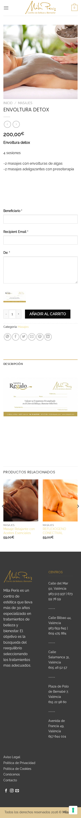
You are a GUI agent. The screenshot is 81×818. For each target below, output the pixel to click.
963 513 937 (56, 594)
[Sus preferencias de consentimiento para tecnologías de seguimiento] (73, 810)
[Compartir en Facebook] (15, 337)
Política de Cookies (17, 769)
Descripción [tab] (13, 364)
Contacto (10, 780)
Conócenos (11, 774)
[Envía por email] (32, 337)
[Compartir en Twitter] (23, 337)
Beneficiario (12, 211)
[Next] (78, 515)
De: (6, 252)
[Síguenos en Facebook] (6, 791)
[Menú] (6, 7)
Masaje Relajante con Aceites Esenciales (19, 531)
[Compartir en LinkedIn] (48, 337)
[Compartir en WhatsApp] (7, 337)
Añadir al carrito (47, 314)
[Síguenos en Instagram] (12, 791)
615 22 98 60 (57, 702)
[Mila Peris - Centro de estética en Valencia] (40, 8)
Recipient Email (15, 232)
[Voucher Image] (14, 296)
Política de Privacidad (19, 763)
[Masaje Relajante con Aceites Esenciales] (20, 500)
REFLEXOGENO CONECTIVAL (54, 531)
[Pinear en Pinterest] (40, 337)
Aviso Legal (11, 757)
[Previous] (3, 515)
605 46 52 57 (57, 667)
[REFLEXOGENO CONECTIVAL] (60, 500)
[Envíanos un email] (17, 791)
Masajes (25, 103)
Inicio (8, 103)
